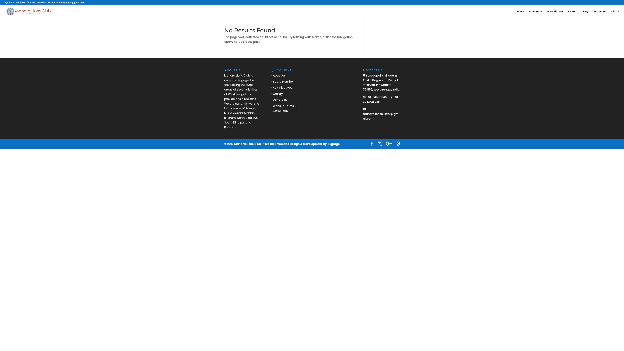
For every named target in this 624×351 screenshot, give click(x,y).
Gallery (584, 11)
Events (571, 11)
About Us (533, 11)
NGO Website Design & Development (296, 144)
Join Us (614, 11)
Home (520, 11)
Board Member (283, 82)
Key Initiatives (555, 11)
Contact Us (599, 11)
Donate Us (280, 100)
